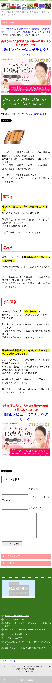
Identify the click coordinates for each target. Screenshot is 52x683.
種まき (43, 114)
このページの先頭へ (27, 680)
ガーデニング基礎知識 (28, 114)
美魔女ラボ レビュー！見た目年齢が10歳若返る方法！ (26, 630)
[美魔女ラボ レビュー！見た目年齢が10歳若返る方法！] (26, 75)
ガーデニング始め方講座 (14, 619)
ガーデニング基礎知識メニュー (17, 616)
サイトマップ (10, 661)
